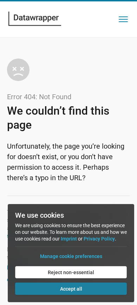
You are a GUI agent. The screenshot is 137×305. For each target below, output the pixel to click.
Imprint (69, 239)
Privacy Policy (99, 239)
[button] (123, 19)
